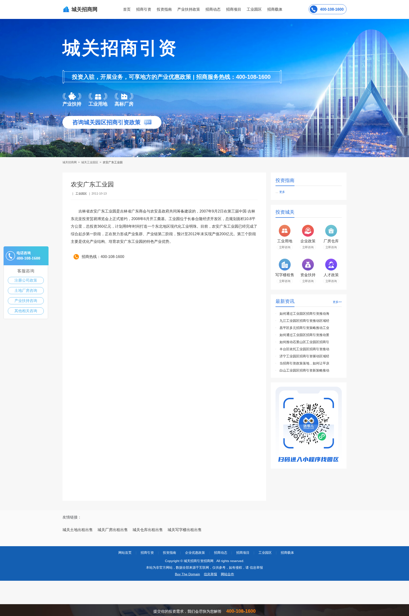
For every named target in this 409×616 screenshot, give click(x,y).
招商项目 (233, 9)
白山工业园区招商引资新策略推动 (304, 370)
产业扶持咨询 (25, 301)
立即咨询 (284, 247)
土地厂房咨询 (25, 290)
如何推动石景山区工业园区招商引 (304, 342)
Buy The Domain (187, 574)
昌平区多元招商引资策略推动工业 (304, 328)
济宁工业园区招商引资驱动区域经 (304, 356)
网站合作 (227, 574)
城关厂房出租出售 (113, 530)
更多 (282, 192)
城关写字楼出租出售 (185, 530)
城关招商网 (69, 162)
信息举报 (210, 574)
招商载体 (287, 552)
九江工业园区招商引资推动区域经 (304, 321)
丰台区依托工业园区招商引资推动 (304, 349)
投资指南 (164, 9)
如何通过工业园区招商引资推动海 (304, 313)
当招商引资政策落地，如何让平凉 (304, 363)
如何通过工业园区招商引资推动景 (304, 335)
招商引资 (143, 9)
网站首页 (125, 552)
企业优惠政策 (195, 552)
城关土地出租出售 (77, 530)
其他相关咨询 (25, 311)
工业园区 (254, 9)
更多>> (337, 302)
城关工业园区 (89, 162)
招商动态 (213, 9)
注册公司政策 (25, 280)
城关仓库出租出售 (148, 530)
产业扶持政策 (188, 9)
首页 (127, 9)
